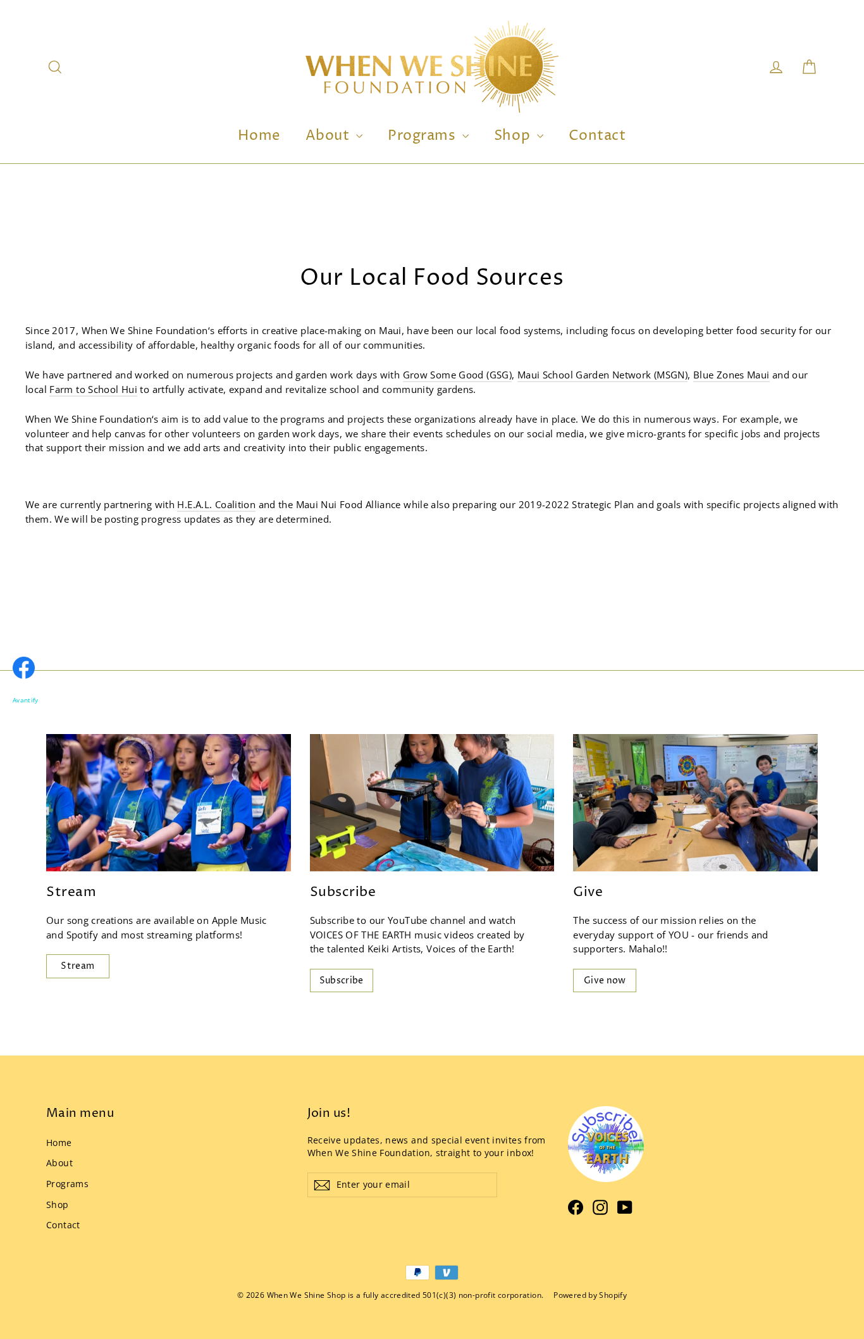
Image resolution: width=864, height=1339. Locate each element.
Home (259, 136)
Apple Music (239, 920)
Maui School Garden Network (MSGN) (602, 374)
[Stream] (168, 802)
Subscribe (341, 981)
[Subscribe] (432, 802)
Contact (597, 136)
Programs (423, 136)
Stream (77, 966)
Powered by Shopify (590, 1295)
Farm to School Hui (93, 389)
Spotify (82, 934)
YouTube (408, 920)
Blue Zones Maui (731, 374)
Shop (514, 136)
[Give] (695, 802)
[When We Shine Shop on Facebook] (575, 1207)
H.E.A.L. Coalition (216, 504)
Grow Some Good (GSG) (457, 374)
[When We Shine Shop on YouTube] (625, 1207)
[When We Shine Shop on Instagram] (600, 1207)
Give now (605, 981)
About (329, 136)
